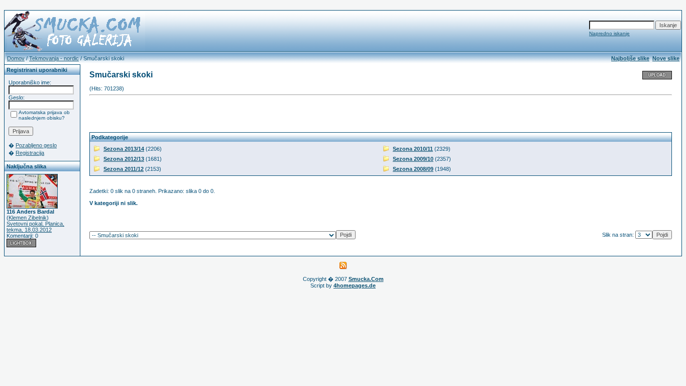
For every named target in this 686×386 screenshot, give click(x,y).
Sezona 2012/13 (123, 159)
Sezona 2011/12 (123, 169)
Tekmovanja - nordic (54, 58)
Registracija (30, 153)
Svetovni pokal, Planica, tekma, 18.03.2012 (35, 227)
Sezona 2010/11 (413, 149)
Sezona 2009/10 (413, 159)
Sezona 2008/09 (413, 169)
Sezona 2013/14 (123, 149)
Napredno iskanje (609, 33)
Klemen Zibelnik (28, 218)
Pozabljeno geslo (36, 145)
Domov (16, 58)
